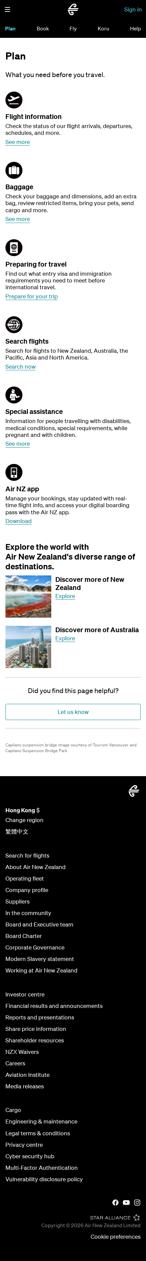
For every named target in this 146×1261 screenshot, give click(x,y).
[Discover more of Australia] (28, 647)
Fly (73, 28)
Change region (24, 819)
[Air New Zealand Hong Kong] (73, 9)
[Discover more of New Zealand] (28, 596)
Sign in (133, 9)
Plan (10, 28)
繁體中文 (17, 831)
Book (43, 28)
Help (135, 28)
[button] (7, 9)
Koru (103, 28)
